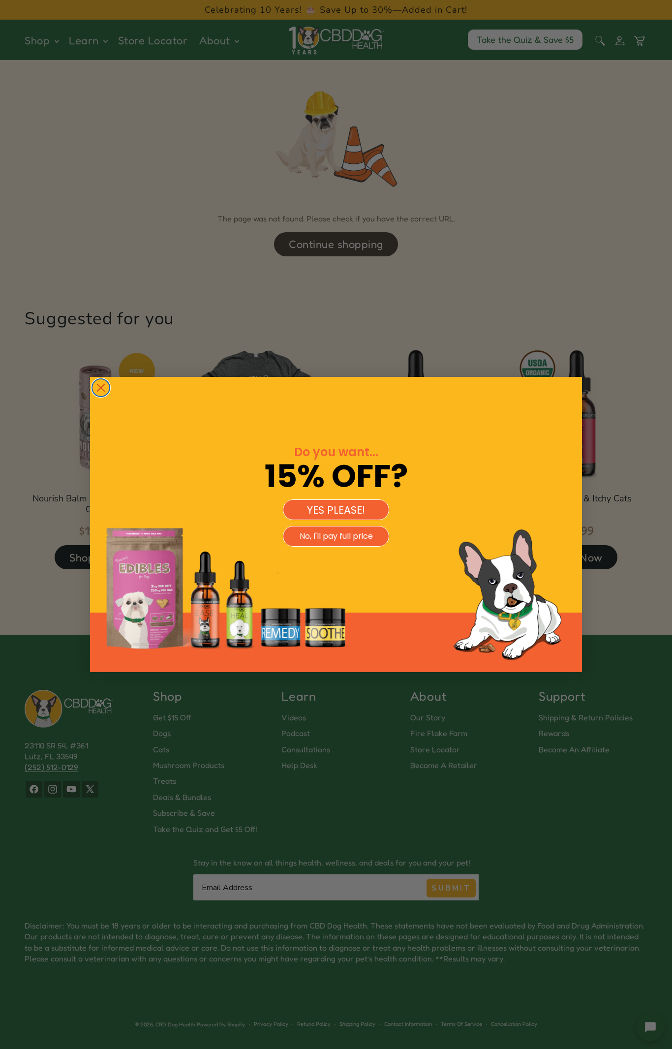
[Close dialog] (101, 388)
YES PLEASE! (336, 510)
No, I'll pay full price (336, 536)
